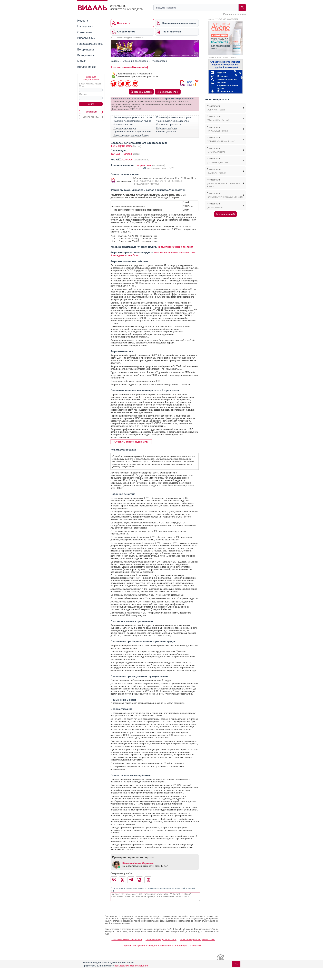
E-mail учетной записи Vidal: (90, 85)
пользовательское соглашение (131, 965)
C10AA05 (127, 159)
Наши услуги (85, 26)
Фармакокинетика (123, 124)
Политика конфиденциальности (161, 939)
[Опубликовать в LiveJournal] (139, 879)
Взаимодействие (169, 91)
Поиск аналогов (143, 91)
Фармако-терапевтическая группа (132, 120)
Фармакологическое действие (173, 120)
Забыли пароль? (91, 117)
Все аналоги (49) (225, 214)
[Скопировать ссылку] (147, 879)
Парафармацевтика (90, 43)
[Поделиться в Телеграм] (131, 879)
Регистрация (91, 112)
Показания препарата (168, 124)
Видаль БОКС (86, 38)
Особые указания (166, 131)
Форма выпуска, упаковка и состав (132, 117)
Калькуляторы (86, 55)
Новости (82, 20)
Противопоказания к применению (132, 131)
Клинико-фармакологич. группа (173, 117)
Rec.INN (141, 168)
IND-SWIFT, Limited (121, 153)
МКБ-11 (82, 61)
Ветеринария (85, 49)
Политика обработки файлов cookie (197, 939)
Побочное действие (167, 128)
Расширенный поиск (234, 14)
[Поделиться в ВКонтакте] (114, 879)
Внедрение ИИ (86, 66)
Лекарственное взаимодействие (131, 135)
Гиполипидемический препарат (175, 246)
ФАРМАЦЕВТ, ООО (121, 146)
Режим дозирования (124, 128)
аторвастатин (144, 165)
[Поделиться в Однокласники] (122, 879)
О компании (84, 32)
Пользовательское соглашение (127, 939)
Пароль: (83, 94)
